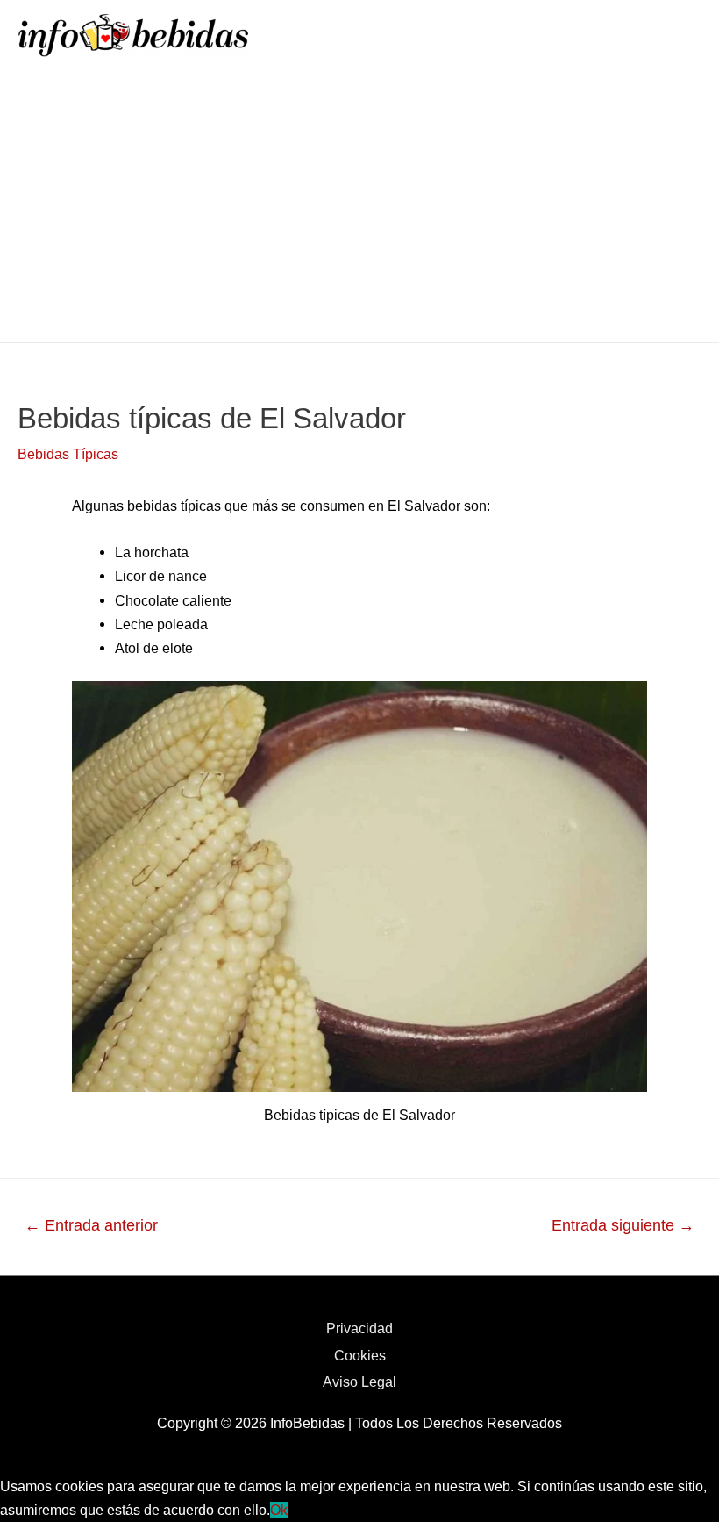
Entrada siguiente (623, 1225)
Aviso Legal (359, 1381)
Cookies (360, 1355)
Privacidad (359, 1328)
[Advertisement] (359, 211)
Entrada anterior (91, 1225)
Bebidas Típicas (68, 454)
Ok (279, 1510)
